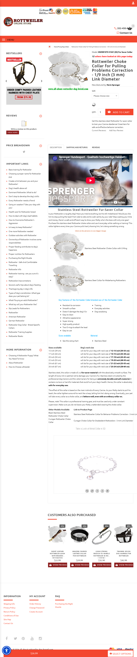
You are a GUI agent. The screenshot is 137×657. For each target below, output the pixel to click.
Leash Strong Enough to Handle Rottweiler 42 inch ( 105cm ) (102, 554)
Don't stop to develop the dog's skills (24, 196)
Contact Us (126, 32)
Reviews (96, 147)
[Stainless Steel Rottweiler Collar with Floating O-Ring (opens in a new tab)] (69, 248)
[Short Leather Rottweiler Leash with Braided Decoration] (57, 535)
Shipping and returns (76, 147)
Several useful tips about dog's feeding (25, 284)
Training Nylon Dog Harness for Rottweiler (123, 553)
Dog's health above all (18, 188)
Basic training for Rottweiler (20, 169)
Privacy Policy (9, 607)
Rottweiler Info (15, 269)
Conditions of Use (11, 615)
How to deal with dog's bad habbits (23, 215)
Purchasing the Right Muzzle (20, 258)
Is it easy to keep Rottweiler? (20, 227)
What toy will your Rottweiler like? (23, 304)
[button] (6, 650)
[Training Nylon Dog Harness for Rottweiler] (123, 535)
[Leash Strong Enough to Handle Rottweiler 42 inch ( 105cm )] (101, 535)
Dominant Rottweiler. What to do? (23, 192)
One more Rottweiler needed (21, 231)
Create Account (36, 611)
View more (13, 132)
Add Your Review (116, 130)
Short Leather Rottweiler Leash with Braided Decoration (57, 554)
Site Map (7, 619)
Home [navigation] (49, 46)
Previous (49, 526)
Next (132, 526)
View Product (60, 565)
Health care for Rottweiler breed (22, 211)
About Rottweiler (16, 362)
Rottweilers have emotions (20, 280)
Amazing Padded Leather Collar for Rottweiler (79, 553)
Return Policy (9, 611)
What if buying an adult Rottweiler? (23, 300)
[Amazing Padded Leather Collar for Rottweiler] (79, 535)
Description (56, 147)
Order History (35, 604)
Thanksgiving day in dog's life (21, 288)
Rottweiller (13, 312)
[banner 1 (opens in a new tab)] (24, 81)
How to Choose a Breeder (19, 366)
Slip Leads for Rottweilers (19, 308)
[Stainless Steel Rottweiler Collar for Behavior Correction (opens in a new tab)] (69, 280)
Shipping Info (9, 604)
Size (94, 91)
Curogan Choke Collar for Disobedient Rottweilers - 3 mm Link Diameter (103, 420)
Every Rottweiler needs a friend (22, 200)
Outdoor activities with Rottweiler (23, 235)
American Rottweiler (17, 316)
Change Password (36, 607)
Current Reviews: (99, 130)
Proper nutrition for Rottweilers (22, 254)
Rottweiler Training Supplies (20, 332)
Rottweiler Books (16, 336)
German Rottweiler (16, 320)
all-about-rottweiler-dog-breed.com (36, 649)
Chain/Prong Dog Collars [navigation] (61, 47)
